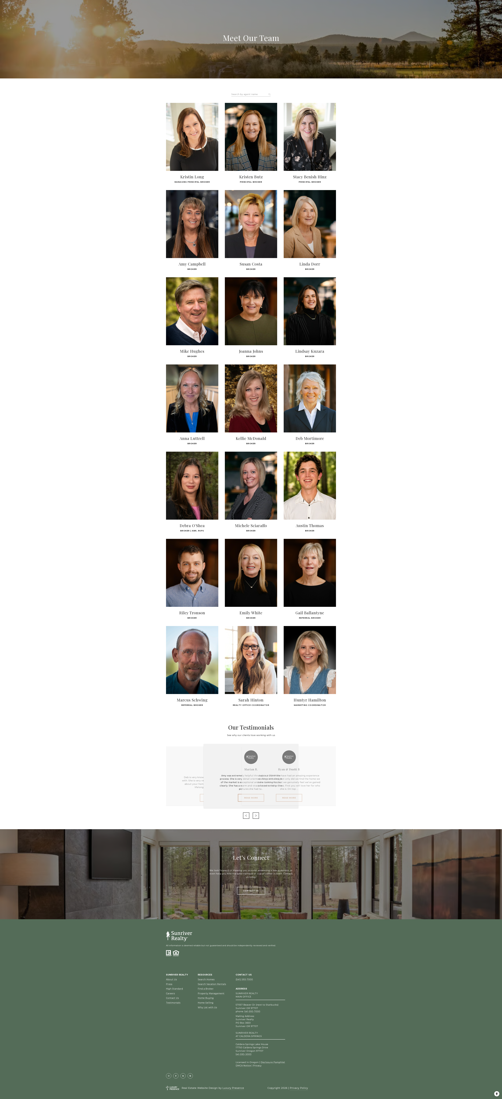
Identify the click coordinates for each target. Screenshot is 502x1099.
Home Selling (205, 1002)
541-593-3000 (244, 1054)
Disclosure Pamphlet (273, 1062)
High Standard (174, 988)
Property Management (211, 993)
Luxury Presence (233, 1088)
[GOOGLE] (190, 1075)
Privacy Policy (299, 1088)
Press (169, 984)
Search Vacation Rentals (212, 984)
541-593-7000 (252, 1011)
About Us (171, 979)
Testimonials (173, 1002)
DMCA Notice (243, 1065)
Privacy (257, 1065)
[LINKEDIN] (183, 1075)
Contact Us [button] (251, 891)
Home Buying (206, 998)
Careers (170, 993)
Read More (251, 798)
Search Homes (206, 979)
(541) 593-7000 (244, 979)
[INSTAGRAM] (168, 1075)
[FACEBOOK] (175, 1075)
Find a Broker (206, 988)
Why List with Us (207, 1007)
